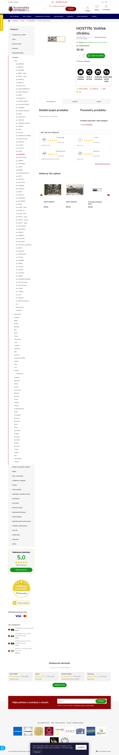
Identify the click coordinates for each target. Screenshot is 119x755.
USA (15, 455)
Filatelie (14, 485)
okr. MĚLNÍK (19, 170)
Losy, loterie (15, 503)
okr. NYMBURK (20, 185)
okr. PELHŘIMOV (21, 201)
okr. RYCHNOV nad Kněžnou (24, 245)
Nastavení (37, 752)
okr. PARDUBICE (20, 198)
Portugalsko (17, 415)
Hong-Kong (17, 339)
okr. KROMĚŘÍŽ (20, 154)
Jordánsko (17, 345)
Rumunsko (17, 421)
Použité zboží (16, 535)
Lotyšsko (16, 370)
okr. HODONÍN (20, 107)
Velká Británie (18, 458)
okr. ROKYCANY (20, 242)
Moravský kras (20, 307)
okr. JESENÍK (19, 126)
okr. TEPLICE (19, 270)
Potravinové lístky (17, 508)
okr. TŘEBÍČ (19, 276)
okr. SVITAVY (19, 257)
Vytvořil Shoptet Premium (104, 751)
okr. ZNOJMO (19, 298)
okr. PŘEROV (19, 232)
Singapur (16, 434)
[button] (53, 207)
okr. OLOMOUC (20, 189)
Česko (16, 61)
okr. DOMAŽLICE (20, 98)
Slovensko (17, 437)
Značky (14, 544)
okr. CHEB (19, 114)
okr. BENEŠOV (20, 64)
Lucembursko (19, 373)
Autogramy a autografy (18, 480)
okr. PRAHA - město (21, 217)
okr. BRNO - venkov (21, 76)
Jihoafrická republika (19, 358)
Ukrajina (16, 452)
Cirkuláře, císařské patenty (19, 526)
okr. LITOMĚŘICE (20, 164)
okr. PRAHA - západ (21, 223)
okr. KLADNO (19, 145)
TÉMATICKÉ (17, 314)
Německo (16, 393)
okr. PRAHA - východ (22, 220)
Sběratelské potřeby (17, 53)
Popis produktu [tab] (51, 101)
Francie (16, 336)
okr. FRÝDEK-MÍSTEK (22, 101)
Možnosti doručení (84, 45)
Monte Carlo (17, 390)
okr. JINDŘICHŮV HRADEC (23, 136)
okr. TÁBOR (19, 263)
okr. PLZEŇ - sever (21, 213)
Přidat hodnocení (21, 570)
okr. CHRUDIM (20, 120)
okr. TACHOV (19, 267)
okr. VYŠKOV (19, 291)
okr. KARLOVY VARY (22, 139)
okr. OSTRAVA (20, 195)
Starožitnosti (16, 498)
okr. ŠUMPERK (20, 260)
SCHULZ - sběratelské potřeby (75, 723)
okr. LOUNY (19, 167)
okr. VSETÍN (19, 288)
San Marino (19, 310)
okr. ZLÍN (18, 295)
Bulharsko (17, 327)
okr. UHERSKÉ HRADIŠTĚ (23, 279)
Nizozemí (16, 396)
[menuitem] (14, 16)
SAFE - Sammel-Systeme (58, 723)
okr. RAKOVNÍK (20, 238)
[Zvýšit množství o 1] (83, 54)
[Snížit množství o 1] (83, 57)
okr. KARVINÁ (20, 142)
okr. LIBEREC (19, 161)
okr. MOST (19, 176)
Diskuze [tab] (99, 101)
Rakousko (17, 418)
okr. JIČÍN (18, 129)
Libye (15, 364)
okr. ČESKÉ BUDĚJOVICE (23, 89)
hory (17, 304)
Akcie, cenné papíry (17, 476)
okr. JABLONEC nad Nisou (23, 123)
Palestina (16, 402)
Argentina (17, 317)
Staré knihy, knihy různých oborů (21, 521)
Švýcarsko (17, 446)
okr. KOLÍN (19, 151)
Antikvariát (15, 539)
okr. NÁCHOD (20, 179)
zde (71, 748)
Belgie (15, 320)
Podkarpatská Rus (19, 409)
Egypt (15, 333)
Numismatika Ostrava (43, 723)
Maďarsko (17, 377)
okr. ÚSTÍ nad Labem (21, 282)
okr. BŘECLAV (20, 83)
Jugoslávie (17, 348)
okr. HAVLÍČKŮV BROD (22, 104)
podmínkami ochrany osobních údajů (84, 705)
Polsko (16, 412)
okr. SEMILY (19, 248)
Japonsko (16, 355)
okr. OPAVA (19, 192)
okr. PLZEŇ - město (21, 207)
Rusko (16, 424)
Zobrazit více (59, 685)
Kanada (16, 361)
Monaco (16, 387)
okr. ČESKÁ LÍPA (20, 86)
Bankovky (15, 48)
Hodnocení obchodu (59, 663)
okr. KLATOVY (20, 148)
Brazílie (16, 324)
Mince (14, 39)
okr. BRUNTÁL (20, 79)
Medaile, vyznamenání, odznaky (21, 467)
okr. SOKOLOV (20, 251)
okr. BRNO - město (21, 73)
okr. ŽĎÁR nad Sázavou (22, 301)
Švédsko (16, 443)
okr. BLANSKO (20, 70)
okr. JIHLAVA (19, 132)
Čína (15, 330)
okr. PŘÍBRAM (20, 235)
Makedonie (17, 381)
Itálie (15, 352)
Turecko (16, 449)
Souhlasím (81, 747)
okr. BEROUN (19, 67)
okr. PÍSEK (19, 204)
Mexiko (16, 384)
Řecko (16, 427)
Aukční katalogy (16, 517)
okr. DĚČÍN (19, 95)
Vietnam (16, 462)
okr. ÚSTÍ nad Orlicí (21, 285)
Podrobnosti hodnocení (100, 37)
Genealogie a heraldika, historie (21, 494)
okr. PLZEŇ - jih (20, 210)
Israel (15, 342)
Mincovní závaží (16, 44)
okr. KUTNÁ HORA (21, 157)
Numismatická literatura (19, 512)
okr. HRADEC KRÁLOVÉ (22, 111)
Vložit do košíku (97, 56)
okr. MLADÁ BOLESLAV (22, 173)
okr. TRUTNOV (20, 273)
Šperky (14, 471)
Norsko (16, 399)
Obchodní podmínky (13, 2)
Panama (16, 406)
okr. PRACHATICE (21, 226)
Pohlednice (15, 57)
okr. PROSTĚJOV (20, 229)
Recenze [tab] (75, 101)
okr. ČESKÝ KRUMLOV (22, 92)
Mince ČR (15, 530)
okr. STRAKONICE (21, 254)
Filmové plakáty (16, 489)
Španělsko (17, 440)
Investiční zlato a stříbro (19, 35)
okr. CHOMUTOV (20, 117)
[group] (53, 195)
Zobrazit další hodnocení (102, 164)
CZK (106, 2)
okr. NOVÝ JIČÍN (20, 182)
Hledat (71, 9)
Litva (15, 367)
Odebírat (101, 701)
